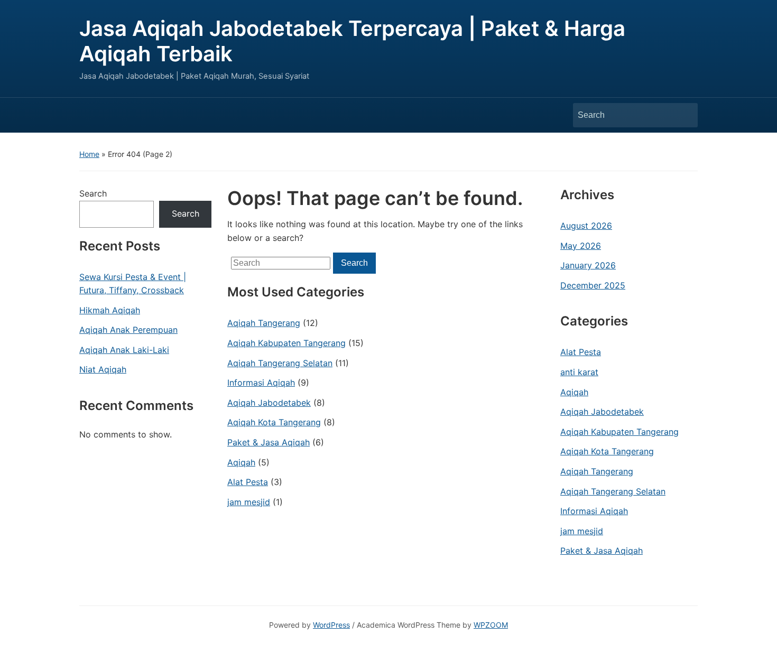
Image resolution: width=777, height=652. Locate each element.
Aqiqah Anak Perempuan (128, 329)
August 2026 (586, 225)
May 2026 (580, 245)
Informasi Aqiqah (261, 382)
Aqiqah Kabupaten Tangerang (286, 343)
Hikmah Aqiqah (109, 310)
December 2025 (592, 285)
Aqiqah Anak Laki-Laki (124, 349)
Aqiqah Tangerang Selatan (279, 363)
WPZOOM (491, 624)
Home (89, 154)
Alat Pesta (247, 482)
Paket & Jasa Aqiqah (268, 442)
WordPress (331, 624)
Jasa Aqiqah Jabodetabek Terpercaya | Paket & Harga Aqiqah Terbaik (352, 41)
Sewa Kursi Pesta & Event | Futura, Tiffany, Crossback (132, 284)
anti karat (579, 372)
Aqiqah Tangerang (263, 323)
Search (684, 115)
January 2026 (588, 265)
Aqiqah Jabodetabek (269, 402)
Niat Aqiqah (102, 369)
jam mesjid (248, 502)
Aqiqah (241, 462)
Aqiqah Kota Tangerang (274, 422)
